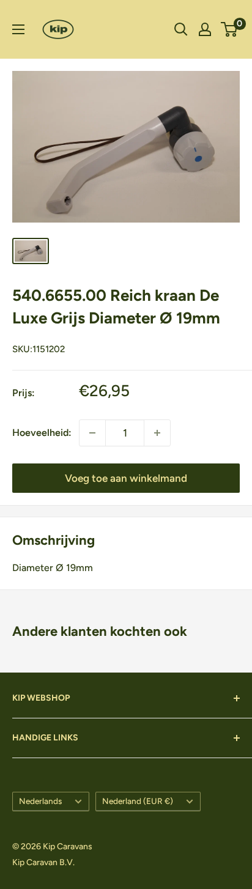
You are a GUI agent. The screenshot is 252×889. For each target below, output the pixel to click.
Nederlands (40, 801)
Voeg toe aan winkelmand (126, 478)
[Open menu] (18, 29)
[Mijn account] (205, 29)
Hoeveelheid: (42, 432)
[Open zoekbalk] (181, 29)
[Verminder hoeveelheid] (157, 433)
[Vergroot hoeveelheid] (92, 433)
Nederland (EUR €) (137, 801)
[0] (229, 29)
